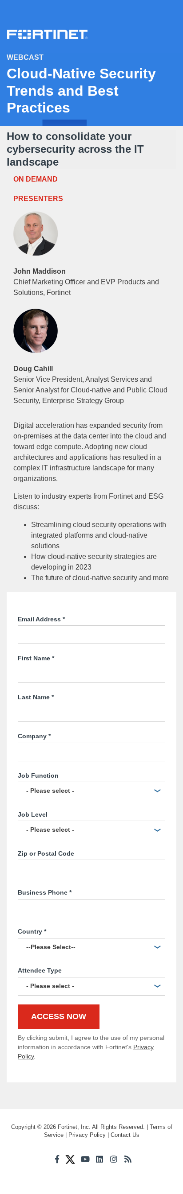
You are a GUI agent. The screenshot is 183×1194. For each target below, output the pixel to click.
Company (34, 736)
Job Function (38, 775)
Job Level (33, 814)
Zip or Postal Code (46, 853)
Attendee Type (40, 970)
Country (32, 931)
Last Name (36, 697)
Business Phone (45, 892)
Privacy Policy (87, 1135)
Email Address (41, 619)
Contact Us (125, 1135)
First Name (36, 658)
